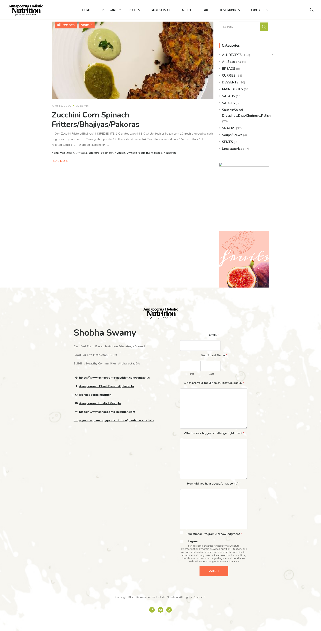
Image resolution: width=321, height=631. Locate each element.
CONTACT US (259, 10)
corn (71, 153)
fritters (82, 153)
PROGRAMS (109, 10)
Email (214, 335)
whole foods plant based (145, 153)
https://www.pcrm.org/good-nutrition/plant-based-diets (114, 420)
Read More (60, 161)
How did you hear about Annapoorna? (214, 484)
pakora (95, 153)
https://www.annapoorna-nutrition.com (107, 412)
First (191, 373)
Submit (214, 571)
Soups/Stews (232, 135)
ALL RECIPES (232, 55)
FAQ (205, 10)
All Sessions (231, 61)
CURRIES (229, 75)
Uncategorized (233, 148)
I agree (192, 541)
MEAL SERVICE (161, 10)
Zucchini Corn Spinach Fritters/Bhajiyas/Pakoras (95, 120)
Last (211, 373)
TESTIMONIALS (229, 10)
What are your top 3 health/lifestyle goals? (213, 383)
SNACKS (228, 128)
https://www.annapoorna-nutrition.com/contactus (114, 378)
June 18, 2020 (61, 106)
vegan (121, 153)
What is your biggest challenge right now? (214, 433)
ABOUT (186, 10)
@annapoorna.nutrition (95, 395)
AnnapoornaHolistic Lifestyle (100, 403)
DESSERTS (230, 82)
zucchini (171, 153)
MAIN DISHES (232, 89)
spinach (108, 153)
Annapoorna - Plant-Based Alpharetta (106, 386)
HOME (86, 10)
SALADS (228, 96)
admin (84, 106)
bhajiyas (59, 153)
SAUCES (228, 103)
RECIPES (134, 10)
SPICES (227, 142)
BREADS (228, 68)
